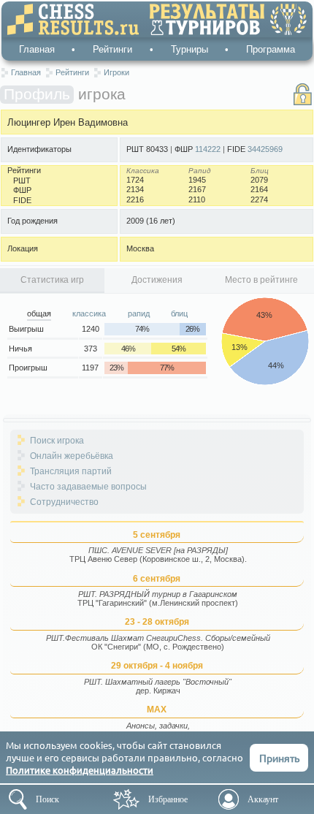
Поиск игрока (57, 440)
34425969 (265, 149)
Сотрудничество (64, 502)
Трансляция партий (71, 471)
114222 (208, 149)
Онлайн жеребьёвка (71, 456)
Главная (37, 49)
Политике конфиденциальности (79, 770)
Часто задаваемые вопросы (88, 487)
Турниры (189, 49)
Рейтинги (112, 49)
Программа (270, 49)
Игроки (116, 72)
